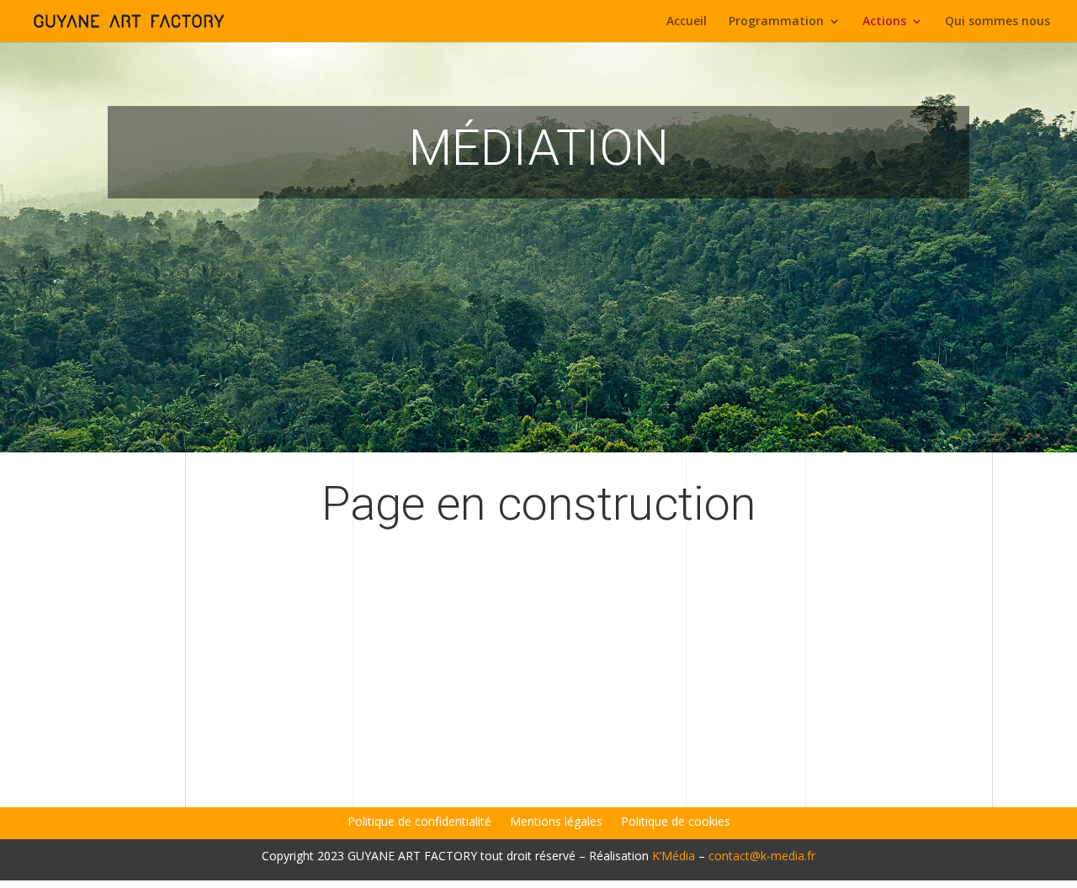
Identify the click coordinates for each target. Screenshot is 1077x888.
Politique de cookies (675, 822)
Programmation (776, 22)
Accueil (686, 22)
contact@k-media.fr (761, 856)
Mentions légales (556, 822)
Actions (884, 22)
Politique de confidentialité (419, 822)
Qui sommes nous (997, 22)
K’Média (673, 856)
